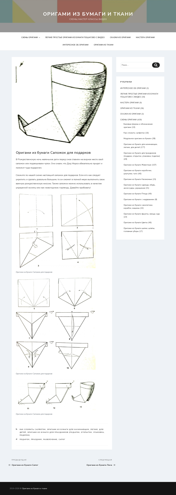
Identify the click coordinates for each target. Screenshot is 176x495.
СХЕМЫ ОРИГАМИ (29, 37)
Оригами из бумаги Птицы (136, 193)
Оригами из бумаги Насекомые (138, 179)
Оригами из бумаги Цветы (136, 222)
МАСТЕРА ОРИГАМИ (145, 37)
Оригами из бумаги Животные (137, 165)
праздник (36, 439)
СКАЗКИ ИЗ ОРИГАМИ (120, 37)
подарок (25, 439)
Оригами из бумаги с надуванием (139, 199)
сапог (62, 439)
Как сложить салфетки (33, 429)
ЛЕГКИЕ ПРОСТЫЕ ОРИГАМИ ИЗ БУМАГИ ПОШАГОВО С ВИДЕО (75, 37)
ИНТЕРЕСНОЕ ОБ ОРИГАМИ (75, 45)
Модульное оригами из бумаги (137, 138)
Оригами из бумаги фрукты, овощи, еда (142, 214)
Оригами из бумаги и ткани (88, 14)
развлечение (50, 439)
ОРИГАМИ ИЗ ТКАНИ (103, 45)
